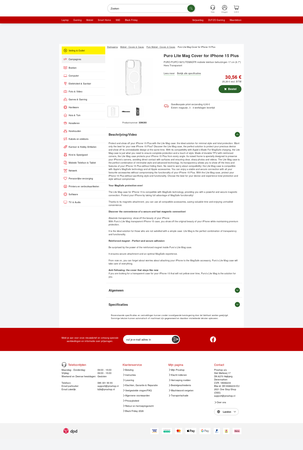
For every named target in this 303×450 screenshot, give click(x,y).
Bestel (232, 89)
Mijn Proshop (178, 369)
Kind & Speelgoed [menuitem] (78, 154)
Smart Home (104, 20)
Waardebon (235, 20)
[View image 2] (125, 111)
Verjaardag (197, 20)
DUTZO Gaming (216, 20)
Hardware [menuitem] (74, 107)
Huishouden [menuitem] (75, 131)
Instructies (130, 374)
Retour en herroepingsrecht (139, 405)
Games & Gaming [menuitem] (78, 99)
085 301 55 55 (105, 382)
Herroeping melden (181, 380)
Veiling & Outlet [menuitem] (77, 50)
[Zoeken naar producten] (191, 8)
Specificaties (118, 304)
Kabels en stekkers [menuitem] (78, 138)
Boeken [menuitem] (73, 67)
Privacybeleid (132, 400)
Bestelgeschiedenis (181, 385)
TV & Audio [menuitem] (75, 202)
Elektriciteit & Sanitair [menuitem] (80, 83)
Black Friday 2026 (134, 411)
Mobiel (89, 20)
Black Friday (131, 20)
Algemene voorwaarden (137, 395)
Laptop (65, 20)
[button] (133, 77)
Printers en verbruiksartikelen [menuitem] (84, 186)
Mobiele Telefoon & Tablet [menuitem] (82, 162)
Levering (129, 380)
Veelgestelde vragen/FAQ (138, 390)
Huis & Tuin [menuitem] (75, 115)
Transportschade (179, 395)
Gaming (77, 20)
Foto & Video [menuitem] (75, 91)
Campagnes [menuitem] (75, 59)
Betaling (129, 369)
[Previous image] (112, 78)
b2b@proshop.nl (106, 389)
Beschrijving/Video (123, 134)
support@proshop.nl (108, 386)
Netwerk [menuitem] (73, 170)
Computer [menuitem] (74, 75)
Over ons (221, 402)
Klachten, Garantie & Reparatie (141, 385)
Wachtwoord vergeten (182, 390)
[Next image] (155, 78)
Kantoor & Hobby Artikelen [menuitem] (82, 146)
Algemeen (116, 290)
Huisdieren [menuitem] (74, 123)
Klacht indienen (179, 374)
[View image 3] (137, 111)
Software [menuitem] (73, 194)
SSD (118, 20)
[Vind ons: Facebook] (213, 339)
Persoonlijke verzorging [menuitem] (81, 178)
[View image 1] (113, 111)
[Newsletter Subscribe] (175, 339)
